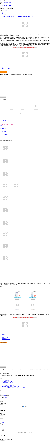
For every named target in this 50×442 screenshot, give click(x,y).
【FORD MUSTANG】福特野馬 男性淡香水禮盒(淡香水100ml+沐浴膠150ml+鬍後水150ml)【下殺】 (13, 387)
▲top (0, 398)
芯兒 (0, 391)
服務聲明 (31, 432)
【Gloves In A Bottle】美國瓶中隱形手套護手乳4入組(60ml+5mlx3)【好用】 (10, 386)
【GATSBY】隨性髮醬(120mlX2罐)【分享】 (7, 381)
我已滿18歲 (2, 440)
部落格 (2, 12)
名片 (2, 13)
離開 (3, 440)
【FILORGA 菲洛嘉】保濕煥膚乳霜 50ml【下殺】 (8, 382)
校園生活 (5, 397)
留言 (5, 395)
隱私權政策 (29, 432)
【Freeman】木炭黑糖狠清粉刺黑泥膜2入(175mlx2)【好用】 (9, 385)
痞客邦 (4, 395)
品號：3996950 (3, 63)
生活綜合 (6, 10)
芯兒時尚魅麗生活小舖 (5, 5)
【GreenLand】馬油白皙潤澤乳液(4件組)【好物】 (7, 380)
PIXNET (20, 432)
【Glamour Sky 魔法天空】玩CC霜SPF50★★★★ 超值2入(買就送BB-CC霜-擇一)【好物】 (18, 16)
